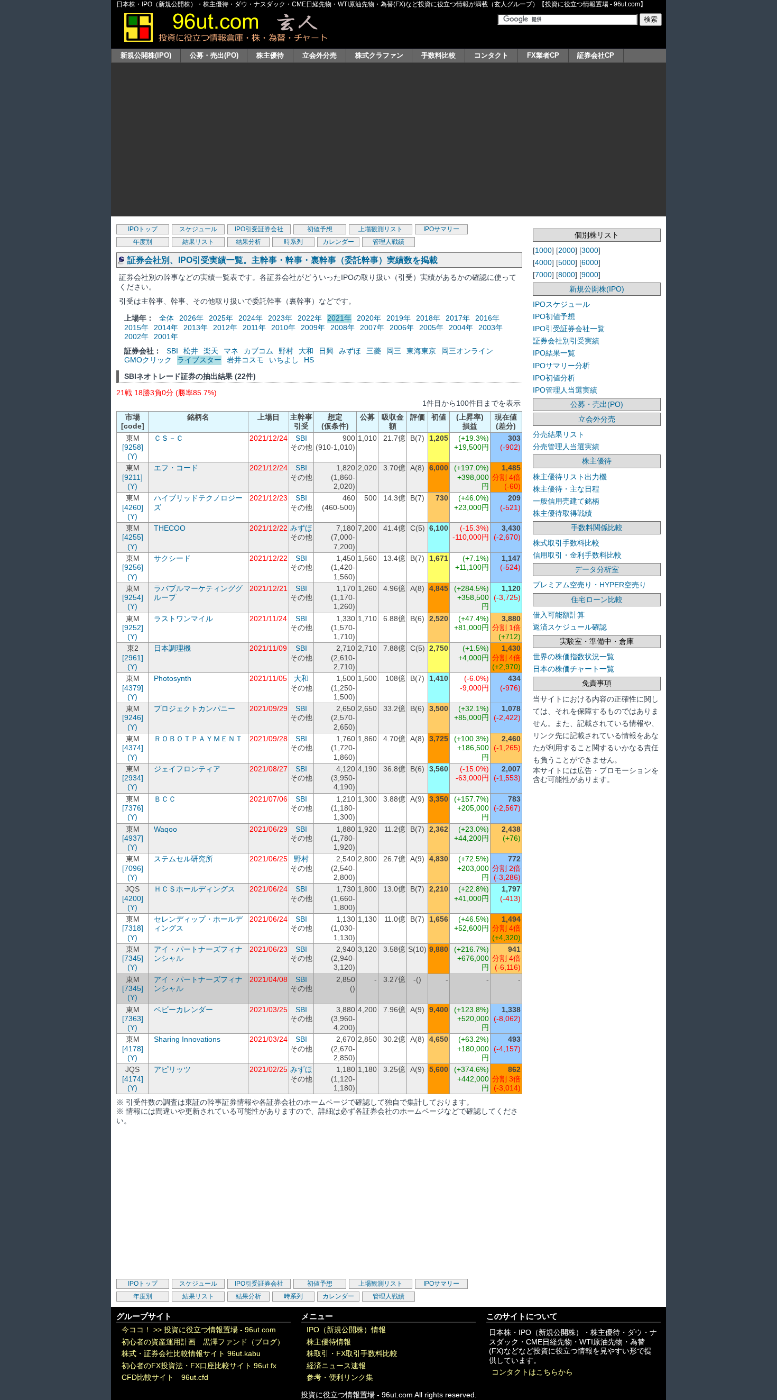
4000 (543, 262)
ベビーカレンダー (183, 1010)
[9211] (132, 477)
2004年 (461, 327)
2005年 (431, 327)
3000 (589, 250)
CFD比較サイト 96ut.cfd (165, 1377)
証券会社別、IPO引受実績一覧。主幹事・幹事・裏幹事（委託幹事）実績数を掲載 (282, 260)
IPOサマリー (441, 229)
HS (309, 360)
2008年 (342, 327)
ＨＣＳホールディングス (194, 889)
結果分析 (248, 242)
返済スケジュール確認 (570, 627)
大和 (306, 351)
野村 (286, 351)
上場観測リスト (380, 229)
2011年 (254, 327)
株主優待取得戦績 (562, 513)
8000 (566, 274)
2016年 (487, 318)
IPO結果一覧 (554, 353)
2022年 (310, 318)
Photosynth (172, 679)
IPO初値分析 (554, 378)
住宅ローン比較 (597, 599)
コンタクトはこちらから (532, 1372)
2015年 (136, 327)
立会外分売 (319, 55)
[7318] (132, 928)
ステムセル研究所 (183, 859)
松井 (190, 351)
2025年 (221, 318)
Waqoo (165, 829)
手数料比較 (438, 55)
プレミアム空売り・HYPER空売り (589, 584)
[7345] (132, 958)
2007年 (372, 327)
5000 (566, 262)
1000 (543, 250)
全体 (166, 318)
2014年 (166, 327)
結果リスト (198, 242)
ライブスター (199, 360)
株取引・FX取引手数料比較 (352, 1354)
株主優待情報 (329, 1342)
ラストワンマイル (183, 619)
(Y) (132, 456)
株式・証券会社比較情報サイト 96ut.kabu (191, 1354)
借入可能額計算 (559, 615)
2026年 (191, 318)
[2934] (132, 778)
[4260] (132, 508)
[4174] (132, 1079)
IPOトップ (143, 229)
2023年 (280, 318)
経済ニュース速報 (336, 1366)
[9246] (132, 718)
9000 (589, 274)
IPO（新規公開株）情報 (346, 1330)
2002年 (136, 336)
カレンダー (338, 242)
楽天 (211, 351)
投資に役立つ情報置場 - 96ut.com (220, 1330)
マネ (231, 351)
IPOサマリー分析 (561, 365)
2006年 (402, 327)
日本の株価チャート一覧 (573, 669)
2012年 (225, 327)
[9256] (132, 567)
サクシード (172, 558)
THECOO (170, 528)
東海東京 (421, 351)
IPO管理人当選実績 (565, 390)
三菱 (373, 351)
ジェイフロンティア (187, 769)
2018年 (428, 318)
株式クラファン (379, 55)
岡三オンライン (467, 351)
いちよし (284, 360)
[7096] (132, 868)
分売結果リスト (559, 434)
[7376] (132, 808)
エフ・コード (176, 468)
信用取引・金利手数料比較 (577, 555)
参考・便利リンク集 (340, 1377)
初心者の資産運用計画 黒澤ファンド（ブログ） (203, 1342)
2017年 (458, 318)
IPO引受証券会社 (259, 229)
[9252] (132, 628)
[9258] (132, 447)
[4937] (132, 838)
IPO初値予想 (554, 316)
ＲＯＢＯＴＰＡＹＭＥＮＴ (198, 739)
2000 (566, 250)
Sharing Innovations (187, 1039)
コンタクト (491, 55)
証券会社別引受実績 (566, 341)
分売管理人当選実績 (566, 446)
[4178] (132, 1049)
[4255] (132, 537)
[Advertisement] (388, 142)
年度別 (142, 242)
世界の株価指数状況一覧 (573, 656)
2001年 (166, 336)
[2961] (132, 658)
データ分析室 (597, 569)
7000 (543, 274)
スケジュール (198, 229)
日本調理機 (172, 648)
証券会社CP (595, 55)
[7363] (132, 1019)
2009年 (313, 327)
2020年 (369, 318)
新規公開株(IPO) (146, 55)
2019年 (398, 318)
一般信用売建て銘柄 (566, 501)
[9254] (132, 598)
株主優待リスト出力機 (570, 476)
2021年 (339, 318)
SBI (172, 351)
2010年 (283, 327)
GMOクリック (148, 360)
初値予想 (319, 229)
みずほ (350, 351)
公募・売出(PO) (214, 55)
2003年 (490, 327)
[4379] (132, 688)
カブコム (258, 351)
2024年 (250, 318)
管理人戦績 (388, 242)
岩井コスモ (245, 360)
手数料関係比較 (597, 527)
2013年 (195, 327)
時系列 (293, 242)
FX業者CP (543, 55)
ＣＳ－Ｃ (168, 438)
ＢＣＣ (165, 799)
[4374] (132, 748)
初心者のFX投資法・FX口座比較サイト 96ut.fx (199, 1366)
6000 (589, 262)
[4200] (132, 899)
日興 (326, 351)
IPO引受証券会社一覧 (569, 328)
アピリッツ (172, 1070)
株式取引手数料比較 (566, 543)
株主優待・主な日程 (566, 489)
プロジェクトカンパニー (194, 709)
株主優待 (270, 55)
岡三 (393, 351)
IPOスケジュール (561, 304)
